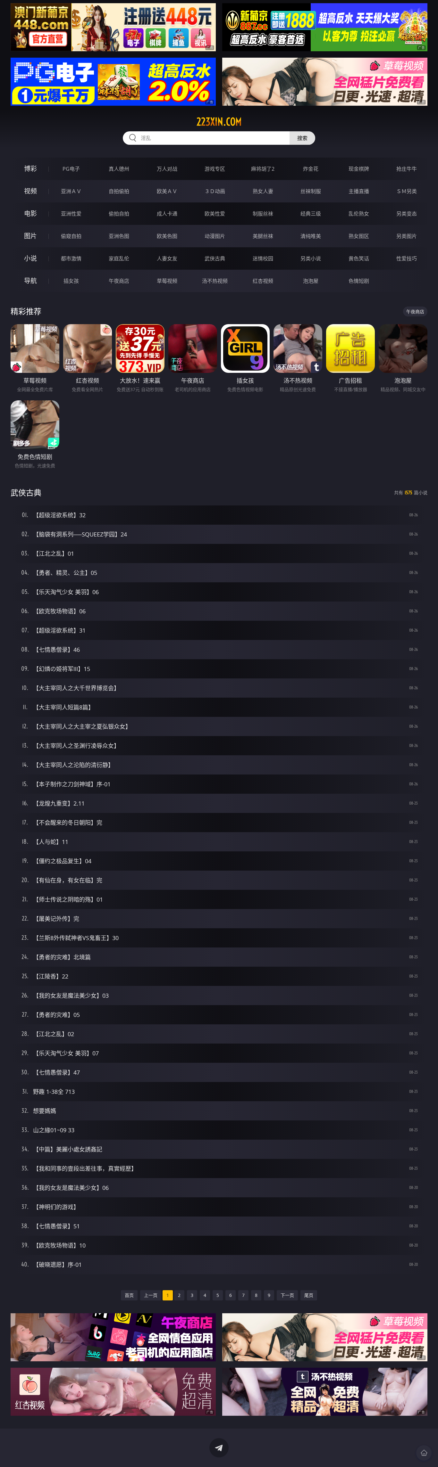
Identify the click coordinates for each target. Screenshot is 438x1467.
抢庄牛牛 (406, 168)
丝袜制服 (310, 191)
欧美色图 (167, 236)
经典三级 (310, 213)
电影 (30, 213)
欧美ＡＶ (167, 191)
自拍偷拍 (119, 191)
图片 (30, 236)
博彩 (30, 168)
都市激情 (71, 258)
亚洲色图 (119, 236)
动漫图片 (215, 236)
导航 (30, 280)
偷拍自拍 (119, 213)
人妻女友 (167, 258)
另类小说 (310, 258)
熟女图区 (359, 236)
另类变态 (406, 213)
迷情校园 (263, 258)
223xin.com (219, 121)
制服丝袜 (263, 213)
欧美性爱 (215, 213)
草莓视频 (167, 280)
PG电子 (71, 168)
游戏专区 (215, 168)
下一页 (287, 1295)
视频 (30, 191)
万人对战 (167, 168)
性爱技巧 (406, 258)
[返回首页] (424, 1453)
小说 (30, 258)
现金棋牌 (359, 168)
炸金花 (310, 168)
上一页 (150, 1295)
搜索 (302, 138)
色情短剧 (359, 280)
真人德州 (119, 168)
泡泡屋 (310, 280)
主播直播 (359, 191)
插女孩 (71, 280)
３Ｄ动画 (215, 191)
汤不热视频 (215, 280)
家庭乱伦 (119, 258)
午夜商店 (119, 280)
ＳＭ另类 (406, 191)
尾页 (308, 1295)
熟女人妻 (263, 191)
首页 (129, 1295)
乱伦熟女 (359, 213)
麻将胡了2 (262, 168)
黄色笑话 (359, 258)
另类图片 (406, 236)
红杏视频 (263, 280)
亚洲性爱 (71, 213)
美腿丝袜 (263, 236)
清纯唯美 (310, 236)
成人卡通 (167, 213)
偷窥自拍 (71, 236)
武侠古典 (215, 258)
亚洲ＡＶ (71, 191)
